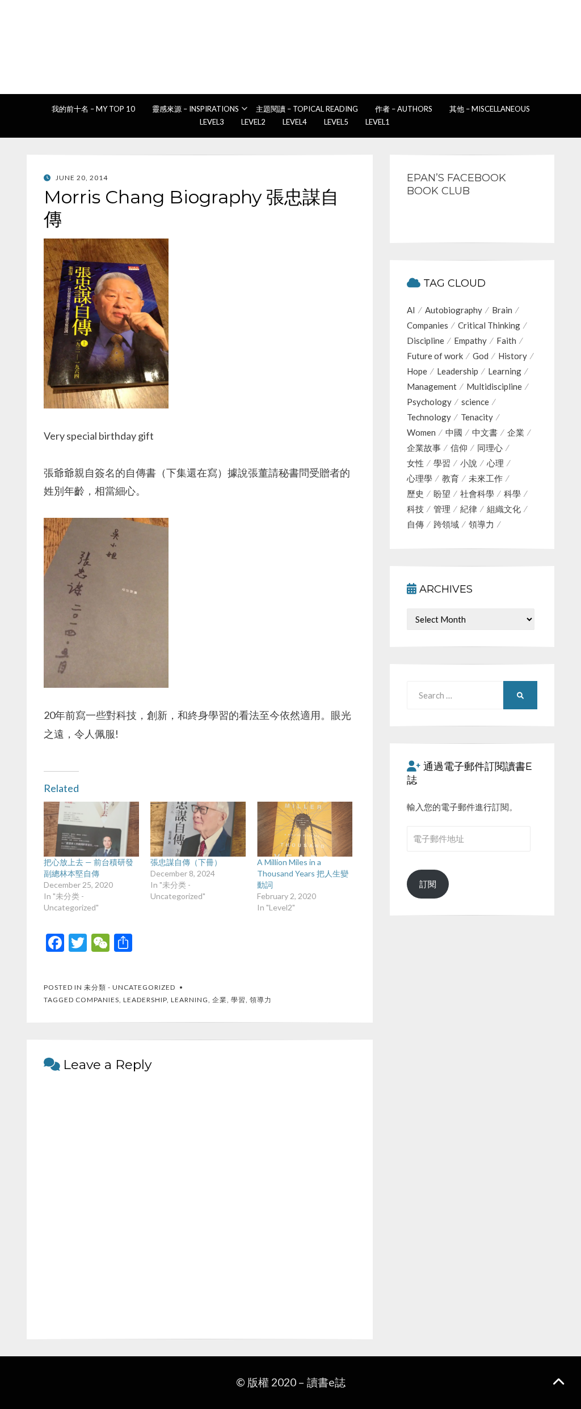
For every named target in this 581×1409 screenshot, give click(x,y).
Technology (429, 417)
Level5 (336, 121)
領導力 (261, 999)
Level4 (295, 121)
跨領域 (446, 524)
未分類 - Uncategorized (129, 987)
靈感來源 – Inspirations (195, 108)
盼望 (442, 493)
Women (421, 432)
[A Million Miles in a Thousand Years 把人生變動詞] (304, 829)
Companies (97, 999)
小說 (468, 463)
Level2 (253, 121)
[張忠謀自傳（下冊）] (198, 829)
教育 (450, 478)
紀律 (468, 509)
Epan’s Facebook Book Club (456, 184)
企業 (219, 999)
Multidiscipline (494, 386)
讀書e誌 (291, 41)
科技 (415, 509)
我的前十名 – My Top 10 (93, 108)
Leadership (145, 999)
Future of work (435, 356)
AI (411, 310)
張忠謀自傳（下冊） (186, 862)
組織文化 (504, 509)
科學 (512, 493)
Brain (502, 310)
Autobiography (453, 310)
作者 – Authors (403, 108)
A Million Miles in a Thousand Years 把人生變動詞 (302, 873)
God (481, 356)
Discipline (425, 340)
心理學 (419, 478)
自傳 (415, 524)
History (512, 356)
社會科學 (477, 493)
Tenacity (477, 417)
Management (432, 386)
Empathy (470, 340)
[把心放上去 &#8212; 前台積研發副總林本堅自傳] (91, 829)
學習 (238, 999)
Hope (417, 371)
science (475, 402)
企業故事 (424, 447)
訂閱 (427, 884)
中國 (453, 432)
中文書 (485, 432)
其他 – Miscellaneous (489, 108)
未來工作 (486, 478)
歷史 (415, 493)
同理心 (490, 447)
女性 (415, 463)
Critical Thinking (489, 325)
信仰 (459, 447)
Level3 (212, 121)
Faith (506, 340)
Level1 (377, 121)
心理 (495, 463)
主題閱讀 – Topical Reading (307, 108)
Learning (189, 999)
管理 (442, 509)
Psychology (429, 402)
